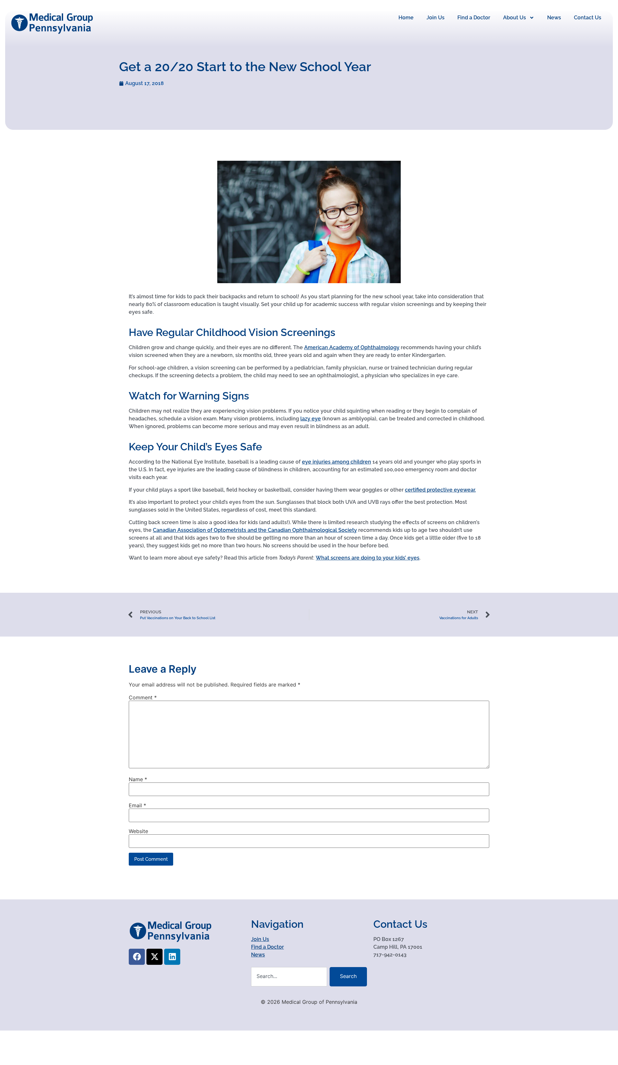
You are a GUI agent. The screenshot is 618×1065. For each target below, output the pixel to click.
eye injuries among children (336, 462)
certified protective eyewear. (440, 490)
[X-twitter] (154, 957)
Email (137, 805)
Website (138, 831)
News (554, 17)
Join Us (435, 17)
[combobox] (289, 976)
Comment (143, 697)
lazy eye (310, 419)
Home (406, 17)
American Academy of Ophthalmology (351, 347)
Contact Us (587, 17)
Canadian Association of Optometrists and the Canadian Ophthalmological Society (255, 530)
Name (138, 779)
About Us (514, 17)
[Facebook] (137, 957)
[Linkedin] (172, 957)
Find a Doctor (473, 17)
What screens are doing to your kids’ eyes (367, 558)
